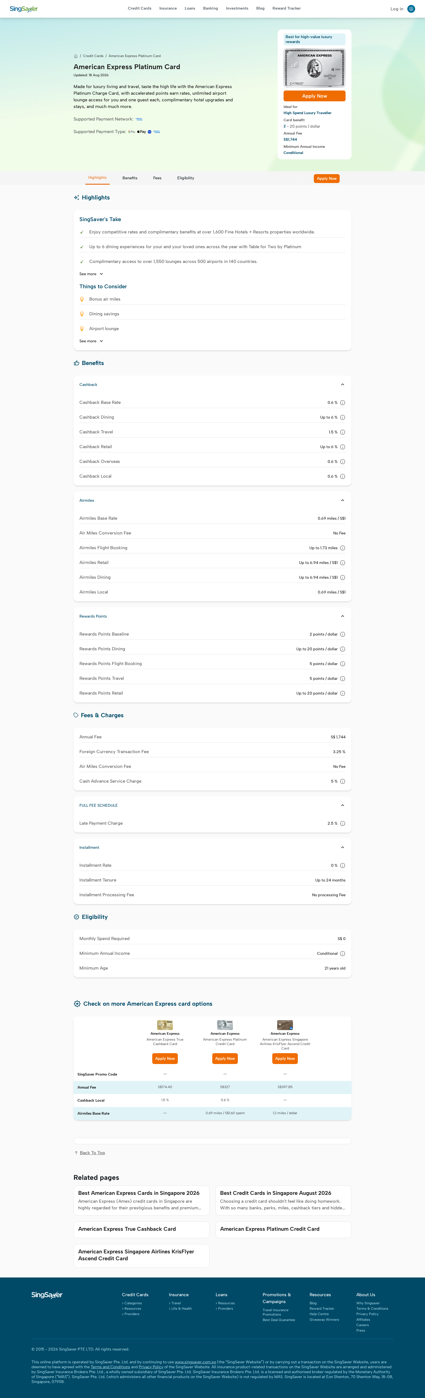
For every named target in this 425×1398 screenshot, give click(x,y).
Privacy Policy (367, 1314)
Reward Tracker (287, 8)
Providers (131, 1314)
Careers (362, 1325)
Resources (132, 1309)
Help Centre (319, 1314)
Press (360, 1330)
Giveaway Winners (324, 1320)
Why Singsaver (368, 1303)
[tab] (97, 178)
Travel (176, 1303)
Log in (397, 9)
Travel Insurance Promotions (275, 1312)
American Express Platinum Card (135, 56)
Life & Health (181, 1309)
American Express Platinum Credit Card (269, 1229)
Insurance (168, 8)
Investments (237, 8)
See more (91, 274)
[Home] (76, 56)
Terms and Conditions (110, 1367)
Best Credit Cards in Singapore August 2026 (275, 1193)
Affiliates (363, 1320)
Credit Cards (140, 8)
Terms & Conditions (372, 1309)
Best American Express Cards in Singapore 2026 (138, 1193)
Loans (190, 8)
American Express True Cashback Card (127, 1229)
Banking (210, 8)
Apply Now (314, 96)
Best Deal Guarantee (279, 1320)
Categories (133, 1303)
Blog (260, 8)
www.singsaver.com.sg (195, 1362)
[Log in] (411, 9)
